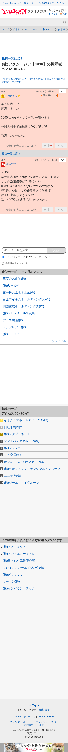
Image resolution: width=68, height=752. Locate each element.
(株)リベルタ (11, 285)
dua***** (11, 163)
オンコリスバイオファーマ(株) (24, 461)
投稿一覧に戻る (12, 58)
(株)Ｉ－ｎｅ (11, 334)
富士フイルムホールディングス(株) (26, 299)
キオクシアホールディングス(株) (26, 420)
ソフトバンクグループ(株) (21, 441)
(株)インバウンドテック (19, 588)
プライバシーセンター (47, 722)
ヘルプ (40, 725)
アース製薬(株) (13, 320)
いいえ (61, 145)
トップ (5, 29)
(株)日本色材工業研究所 (19, 560)
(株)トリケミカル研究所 (19, 313)
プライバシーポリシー (21, 722)
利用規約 (28, 725)
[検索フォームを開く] (64, 22)
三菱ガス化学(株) (14, 278)
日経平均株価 (13, 427)
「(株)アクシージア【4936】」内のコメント (28, 256)
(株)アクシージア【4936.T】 (39, 29)
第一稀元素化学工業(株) (19, 292)
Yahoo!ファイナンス (24, 716)
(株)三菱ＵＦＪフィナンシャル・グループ (32, 468)
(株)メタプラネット (17, 434)
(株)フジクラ (12, 448)
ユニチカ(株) (12, 475)
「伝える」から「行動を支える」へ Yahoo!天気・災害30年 (34, 3)
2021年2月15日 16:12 (46, 91)
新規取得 (44, 709)
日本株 (16, 29)
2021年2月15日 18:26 (46, 160)
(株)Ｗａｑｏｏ (13, 574)
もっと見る (58, 341)
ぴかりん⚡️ (13, 95)
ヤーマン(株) (11, 581)
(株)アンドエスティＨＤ (19, 553)
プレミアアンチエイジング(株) (23, 567)
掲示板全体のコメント (16, 263)
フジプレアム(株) (14, 327)
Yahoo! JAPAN (46, 716)
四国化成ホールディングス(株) (23, 306)
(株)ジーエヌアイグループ (21, 482)
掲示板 (61, 29)
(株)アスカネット (14, 546)
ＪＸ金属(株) (12, 454)
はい (47, 145)
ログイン (53, 14)
